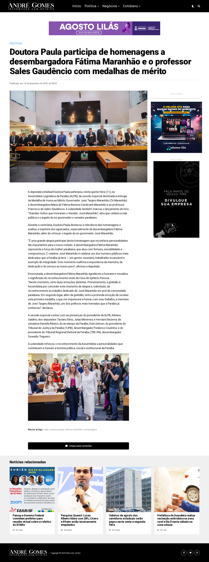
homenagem (90, 429)
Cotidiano (130, 6)
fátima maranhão (74, 429)
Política (90, 6)
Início (76, 6)
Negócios (109, 6)
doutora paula (57, 429)
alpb (46, 429)
